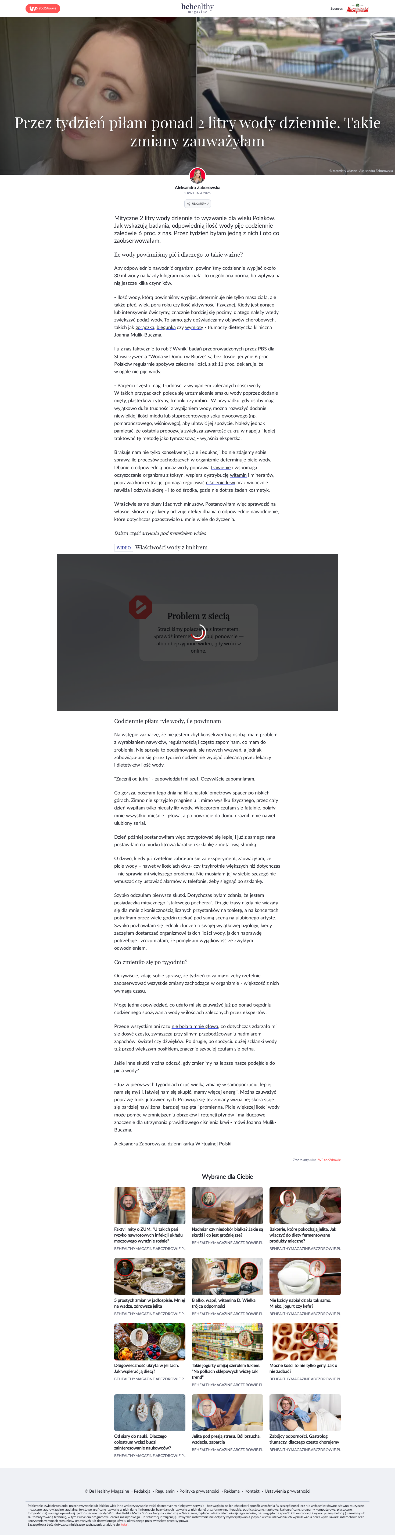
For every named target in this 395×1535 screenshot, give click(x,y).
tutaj (124, 1524)
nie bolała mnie (195, 1026)
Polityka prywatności (199, 1491)
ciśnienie (220, 482)
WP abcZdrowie (329, 1160)
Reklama (232, 1491)
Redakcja (142, 1491)
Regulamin (165, 1491)
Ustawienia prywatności (287, 1491)
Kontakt (252, 1491)
